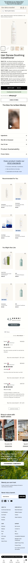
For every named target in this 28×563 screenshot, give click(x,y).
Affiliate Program (18, 512)
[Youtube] (11, 501)
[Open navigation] (26, 8)
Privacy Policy (18, 545)
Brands (2, 538)
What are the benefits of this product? (13, 556)
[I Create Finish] (7, 292)
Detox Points (4, 541)
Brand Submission (18, 509)
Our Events (3, 514)
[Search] (3, 11)
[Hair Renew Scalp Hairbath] (7, 192)
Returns (16, 533)
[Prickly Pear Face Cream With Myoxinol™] (7, 260)
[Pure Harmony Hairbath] (21, 223)
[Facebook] (5, 501)
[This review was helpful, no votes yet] (20, 357)
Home (2, 15)
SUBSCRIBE (22, 496)
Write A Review (14, 324)
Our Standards (4, 512)
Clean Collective (18, 517)
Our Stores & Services (6, 509)
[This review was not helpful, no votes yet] (22, 357)
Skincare (3, 526)
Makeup (3, 528)
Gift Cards (3, 536)
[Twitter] (8, 501)
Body (2, 531)
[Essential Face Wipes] (7, 223)
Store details (8, 446)
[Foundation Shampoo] (21, 261)
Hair (2, 533)
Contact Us (17, 528)
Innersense (4, 52)
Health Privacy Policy (19, 542)
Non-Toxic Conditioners (18, 15)
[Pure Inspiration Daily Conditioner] (21, 191)
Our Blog (3, 517)
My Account (17, 526)
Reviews (3, 519)
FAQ (16, 531)
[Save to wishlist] (25, 23)
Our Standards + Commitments (12, 463)
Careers (16, 514)
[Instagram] (2, 501)
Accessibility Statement (20, 536)
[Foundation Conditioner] (21, 292)
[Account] (21, 8)
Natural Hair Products (8, 15)
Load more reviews (14, 408)
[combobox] (18, 335)
